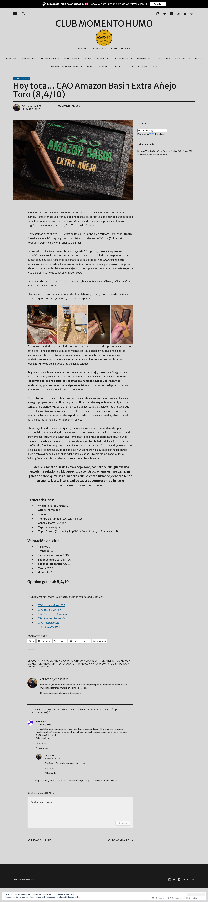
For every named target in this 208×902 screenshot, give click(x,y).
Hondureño (71, 58)
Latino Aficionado (158, 154)
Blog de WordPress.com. (24, 879)
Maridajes (143, 58)
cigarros (122, 660)
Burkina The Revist (146, 151)
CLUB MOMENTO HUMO (104, 23)
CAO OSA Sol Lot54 (49, 626)
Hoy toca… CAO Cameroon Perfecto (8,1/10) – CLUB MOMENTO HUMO (81, 780)
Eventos (162, 58)
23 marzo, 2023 (52, 758)
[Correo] (178, 13)
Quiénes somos (121, 66)
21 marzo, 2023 (43, 724)
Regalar (158, 4)
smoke (31, 666)
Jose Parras (34, 105)
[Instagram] (158, 13)
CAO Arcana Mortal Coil (51, 605)
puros (123, 663)
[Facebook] (171, 13)
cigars (31, 663)
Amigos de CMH (147, 66)
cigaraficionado (72, 660)
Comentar (122, 823)
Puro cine (195, 58)
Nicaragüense (50, 58)
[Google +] (192, 13)
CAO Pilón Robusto (48, 622)
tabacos (43, 666)
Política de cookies (73, 897)
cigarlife (108, 660)
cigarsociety (47, 663)
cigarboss (92, 660)
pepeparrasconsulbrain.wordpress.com (62, 692)
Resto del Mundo (94, 58)
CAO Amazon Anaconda (51, 618)
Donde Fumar (96, 66)
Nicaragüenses (21, 79)
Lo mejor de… (121, 58)
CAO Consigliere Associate (52, 614)
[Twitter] (164, 13)
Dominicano (29, 58)
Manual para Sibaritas (65, 66)
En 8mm (180, 58)
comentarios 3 (71, 105)
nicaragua (83, 663)
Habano (11, 58)
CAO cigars (51, 660)
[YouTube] (185, 13)
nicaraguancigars (105, 663)
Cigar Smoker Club (166, 151)
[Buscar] (23, 13)
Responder (43, 747)
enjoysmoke (66, 663)
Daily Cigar (182, 151)
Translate (159, 133)
